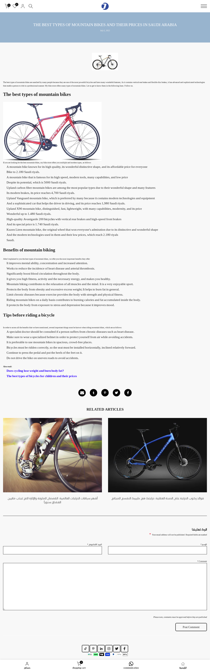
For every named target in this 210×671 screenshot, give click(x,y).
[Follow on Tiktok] (85, 648)
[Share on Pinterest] (105, 392)
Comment (202, 561)
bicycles (49, 219)
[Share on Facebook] (128, 392)
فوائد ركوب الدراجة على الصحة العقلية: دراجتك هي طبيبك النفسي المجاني (157, 498)
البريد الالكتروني (94, 544)
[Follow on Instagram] (109, 648)
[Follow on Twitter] (116, 648)
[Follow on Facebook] (124, 648)
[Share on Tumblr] (93, 392)
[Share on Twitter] (116, 392)
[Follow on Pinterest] (93, 648)
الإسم (204, 544)
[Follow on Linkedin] (101, 648)
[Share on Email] (82, 392)
